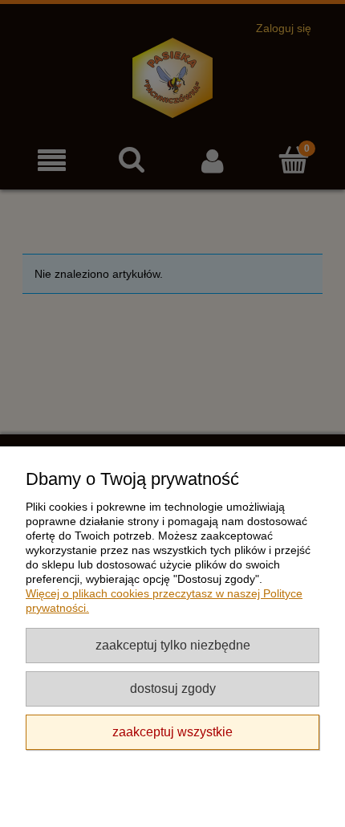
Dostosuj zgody (173, 688)
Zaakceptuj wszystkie (172, 731)
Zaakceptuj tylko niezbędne (172, 645)
